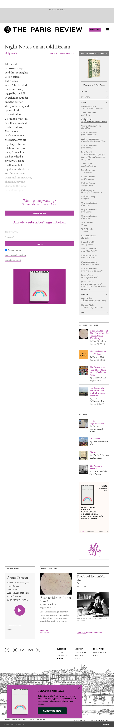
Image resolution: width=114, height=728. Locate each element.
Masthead (79, 655)
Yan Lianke (82, 586)
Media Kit (79, 649)
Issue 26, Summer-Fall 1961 (62, 53)
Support (60, 652)
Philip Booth (11, 53)
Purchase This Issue (94, 85)
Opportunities (99, 652)
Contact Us (62, 655)
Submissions (80, 652)
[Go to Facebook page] (15, 650)
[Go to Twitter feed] (22, 650)
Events (60, 658)
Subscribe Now (52, 710)
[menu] (107, 29)
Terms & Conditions (99, 720)
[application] (19, 624)
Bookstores (98, 649)
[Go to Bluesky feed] (30, 650)
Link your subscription (15, 254)
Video (95, 655)
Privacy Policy (79, 720)
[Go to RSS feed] (38, 650)
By (78, 583)
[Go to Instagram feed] (7, 650)
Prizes (78, 658)
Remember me (14, 250)
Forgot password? (13, 259)
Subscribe (94, 29)
